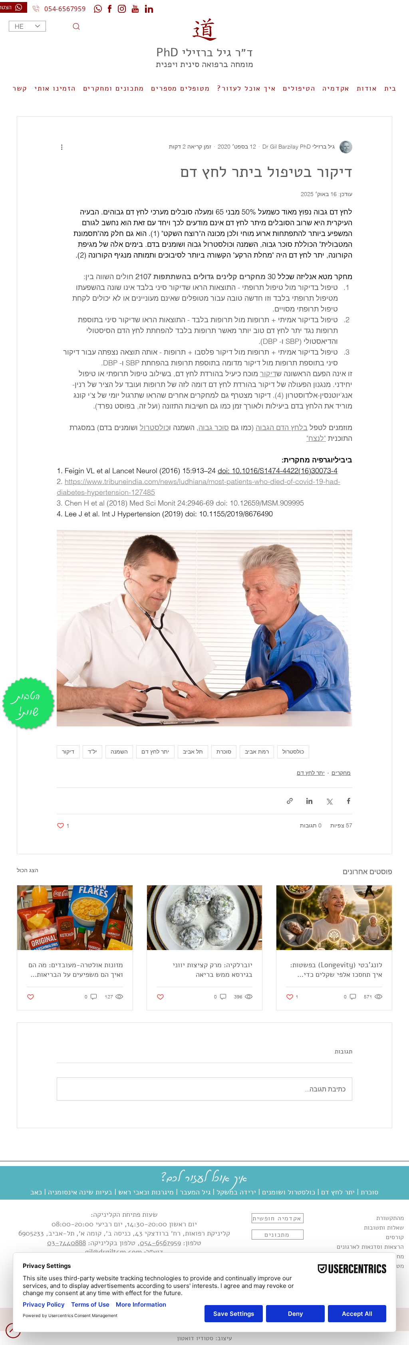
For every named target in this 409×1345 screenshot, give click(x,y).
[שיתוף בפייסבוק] (348, 801)
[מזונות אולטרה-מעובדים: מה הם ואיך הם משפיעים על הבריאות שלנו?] (75, 917)
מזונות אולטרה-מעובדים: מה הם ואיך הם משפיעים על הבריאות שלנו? (75, 969)
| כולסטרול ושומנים (290, 1192)
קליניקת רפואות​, (205, 1233)
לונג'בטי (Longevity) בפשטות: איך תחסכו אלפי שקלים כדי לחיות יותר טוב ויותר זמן (336, 969)
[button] (247, 88)
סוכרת (223, 751)
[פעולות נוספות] (61, 147)
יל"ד (92, 751)
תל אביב (193, 751)
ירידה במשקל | (234, 1192)
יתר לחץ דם (155, 751)
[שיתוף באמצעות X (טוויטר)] (329, 801)
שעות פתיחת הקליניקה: (124, 1214)
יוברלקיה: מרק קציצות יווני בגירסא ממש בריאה (212, 969)
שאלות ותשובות (384, 1227)
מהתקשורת (390, 1218)
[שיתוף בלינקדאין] (309, 801)
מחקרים (341, 772)
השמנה (119, 751)
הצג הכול (27, 870)
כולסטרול (293, 751)
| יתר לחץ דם (340, 1192)
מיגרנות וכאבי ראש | (144, 1192)
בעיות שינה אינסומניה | (78, 1192)
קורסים (395, 1237)
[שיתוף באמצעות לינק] (290, 801)
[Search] (65, 26)
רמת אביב (257, 751)
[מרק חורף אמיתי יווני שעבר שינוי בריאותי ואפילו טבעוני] (204, 917)
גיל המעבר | (193, 1192)
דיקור (68, 751)
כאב (36, 1192)
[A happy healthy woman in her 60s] (334, 917)
